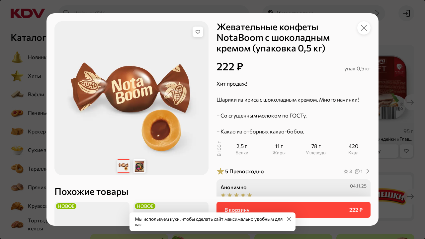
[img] (198, 32)
